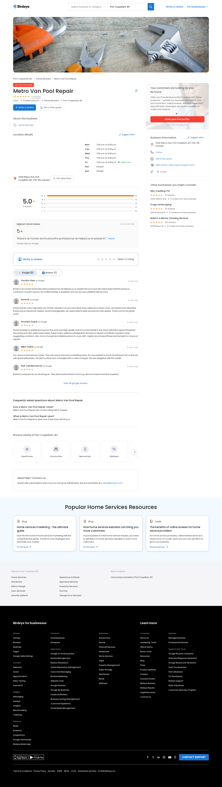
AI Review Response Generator (183, 658)
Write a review (174, 6)
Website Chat (57, 681)
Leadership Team (148, 642)
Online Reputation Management (66, 667)
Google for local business (62, 653)
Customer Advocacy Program (182, 690)
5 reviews (36, 96)
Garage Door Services (70, 595)
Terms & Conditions (22, 771)
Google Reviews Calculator (181, 653)
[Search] (151, 6)
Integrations (19, 735)
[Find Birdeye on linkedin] (158, 757)
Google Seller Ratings (23, 656)
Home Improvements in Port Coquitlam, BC (132, 577)
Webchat (17, 667)
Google (163, 172)
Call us (159, 152)
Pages (16, 651)
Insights (17, 705)
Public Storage (105, 669)
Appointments (20, 676)
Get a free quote (52, 107)
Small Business (58, 638)
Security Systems (19, 595)
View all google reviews (76, 383)
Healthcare (104, 651)
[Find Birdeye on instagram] (164, 757)
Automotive (104, 638)
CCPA (73, 771)
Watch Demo (146, 647)
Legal (101, 660)
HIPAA (66, 771)
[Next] (134, 452)
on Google (40, 280)
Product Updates (148, 669)
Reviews (17, 642)
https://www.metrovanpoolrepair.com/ (175, 165)
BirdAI (15, 726)
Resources (145, 656)
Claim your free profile (177, 119)
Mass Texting (19, 681)
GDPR (59, 771)
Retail (101, 678)
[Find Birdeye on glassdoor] (175, 757)
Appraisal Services (69, 581)
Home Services (43, 78)
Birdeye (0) (51, 272)
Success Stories (147, 678)
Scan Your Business (178, 667)
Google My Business (60, 690)
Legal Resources (147, 692)
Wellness (103, 683)
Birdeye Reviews (147, 683)
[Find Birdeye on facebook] (148, 757)
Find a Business (176, 672)
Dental (102, 642)
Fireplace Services (69, 586)
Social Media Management (63, 708)
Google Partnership (22, 739)
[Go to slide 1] (176, 113)
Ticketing (17, 714)
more (111, 238)
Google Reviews (58, 685)
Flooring (63, 590)
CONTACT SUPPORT (194, 757)
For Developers (175, 676)
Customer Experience (61, 703)
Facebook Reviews (59, 694)
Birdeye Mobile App (22, 744)
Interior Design (18, 586)
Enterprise (55, 642)
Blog (142, 660)
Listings (16, 638)
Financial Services (107, 647)
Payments (18, 685)
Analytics (17, 730)
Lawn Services (18, 590)
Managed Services (177, 638)
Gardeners (16, 581)
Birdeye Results (147, 688)
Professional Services (178, 642)
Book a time (145, 651)
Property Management (109, 665)
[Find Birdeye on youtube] (169, 757)
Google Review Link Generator (182, 662)
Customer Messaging (61, 672)
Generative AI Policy (87, 771)
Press (142, 665)
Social (16, 672)
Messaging (18, 696)
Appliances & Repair (70, 577)
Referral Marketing (59, 676)
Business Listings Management (65, 699)
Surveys (16, 701)
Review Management (60, 658)
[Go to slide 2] (178, 113)
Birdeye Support (176, 681)
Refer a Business (176, 685)
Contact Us (145, 697)
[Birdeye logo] (22, 7)
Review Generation (59, 662)
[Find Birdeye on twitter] (153, 757)
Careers (144, 674)
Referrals (17, 647)
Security (51, 771)
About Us (144, 638)
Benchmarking (20, 710)
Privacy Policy (40, 771)
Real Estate (104, 674)
